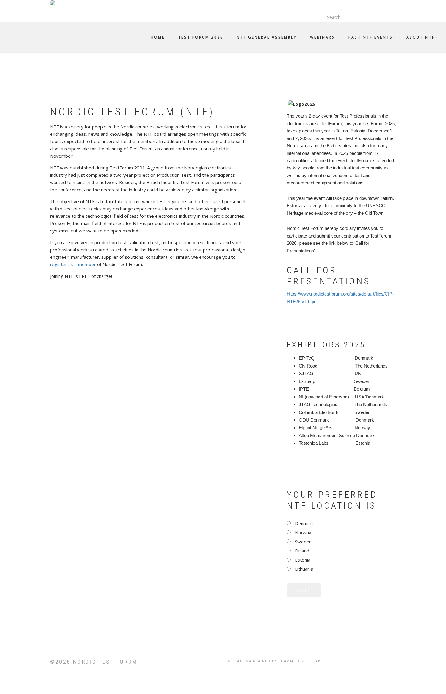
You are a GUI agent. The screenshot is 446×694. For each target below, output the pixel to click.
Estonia (302, 560)
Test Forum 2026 (200, 37)
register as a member (73, 264)
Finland (302, 551)
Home (158, 37)
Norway (303, 532)
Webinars (322, 37)
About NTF (420, 37)
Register (338, 3)
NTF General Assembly (267, 37)
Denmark (304, 523)
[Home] (58, 3)
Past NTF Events (370, 37)
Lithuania (304, 569)
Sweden (303, 541)
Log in (321, 3)
